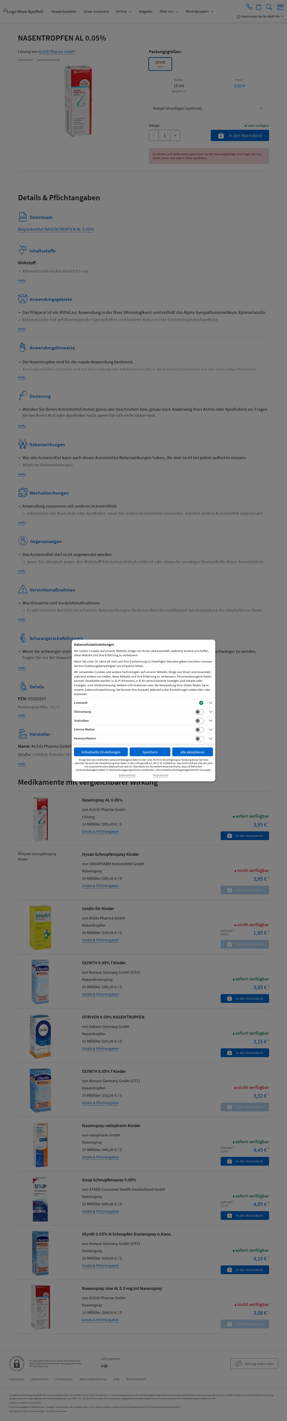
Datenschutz (127, 775)
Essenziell (80, 703)
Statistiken (81, 721)
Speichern (150, 752)
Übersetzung (82, 712)
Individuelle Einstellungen (100, 752)
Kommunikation (85, 738)
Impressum (160, 775)
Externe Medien (84, 729)
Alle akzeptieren (192, 752)
